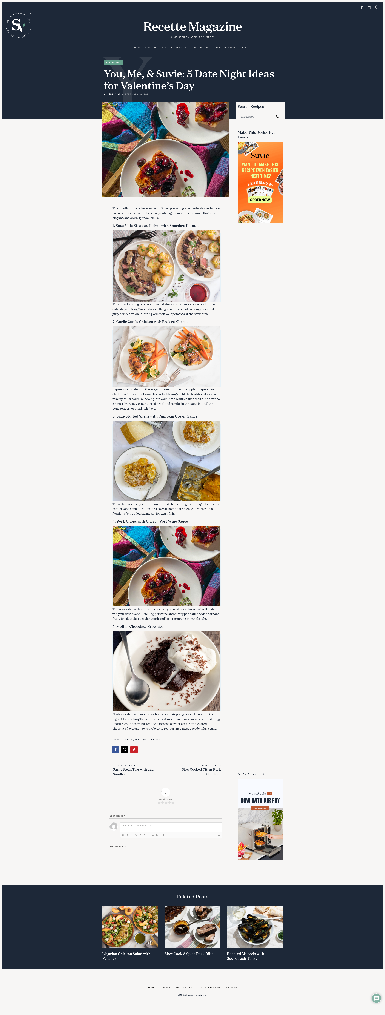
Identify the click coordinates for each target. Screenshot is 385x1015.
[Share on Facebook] (115, 749)
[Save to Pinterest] (134, 749)
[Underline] (131, 835)
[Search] (377, 7)
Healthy (167, 47)
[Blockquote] (148, 835)
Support (231, 988)
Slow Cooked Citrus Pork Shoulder (201, 771)
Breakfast (230, 47)
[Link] (157, 835)
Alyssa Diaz (112, 94)
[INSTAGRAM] (369, 7)
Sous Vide (182, 47)
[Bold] (123, 835)
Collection (127, 739)
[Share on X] (125, 749)
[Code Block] (153, 835)
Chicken (197, 47)
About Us (214, 988)
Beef (208, 47)
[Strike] (136, 835)
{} (161, 835)
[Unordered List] (144, 835)
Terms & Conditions (189, 988)
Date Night (141, 739)
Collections (113, 62)
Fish (217, 47)
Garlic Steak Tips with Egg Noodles (133, 771)
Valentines (154, 739)
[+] (165, 835)
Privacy (165, 988)
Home (137, 47)
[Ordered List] (140, 835)
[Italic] (127, 835)
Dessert (246, 47)
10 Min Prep (151, 47)
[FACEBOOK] (362, 7)
